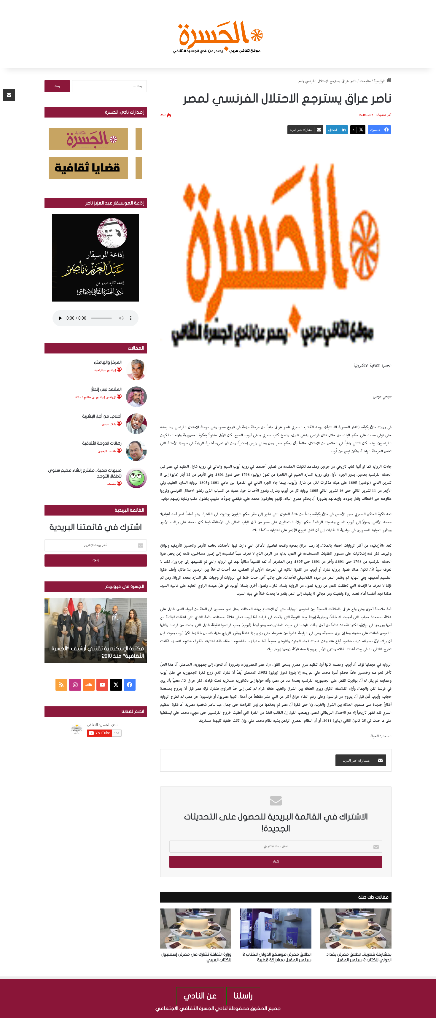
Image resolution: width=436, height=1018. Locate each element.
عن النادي (200, 996)
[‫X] (116, 685)
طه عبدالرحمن (107, 451)
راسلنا (243, 996)
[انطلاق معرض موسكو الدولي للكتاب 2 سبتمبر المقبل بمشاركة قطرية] (275, 928)
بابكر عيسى (109, 424)
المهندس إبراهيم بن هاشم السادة (95, 397)
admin (111, 484)
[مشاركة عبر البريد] (9, 95)
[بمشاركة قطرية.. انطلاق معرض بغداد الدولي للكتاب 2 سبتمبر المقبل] (356, 928)
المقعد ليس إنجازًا (106, 389)
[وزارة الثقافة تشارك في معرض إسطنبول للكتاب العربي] (195, 928)
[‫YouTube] (102, 685)
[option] (95, 630)
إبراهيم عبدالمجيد (105, 370)
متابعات (365, 81)
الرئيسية (380, 81)
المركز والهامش (108, 362)
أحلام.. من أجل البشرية (102, 416)
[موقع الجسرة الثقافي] (218, 34)
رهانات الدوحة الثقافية (102, 443)
